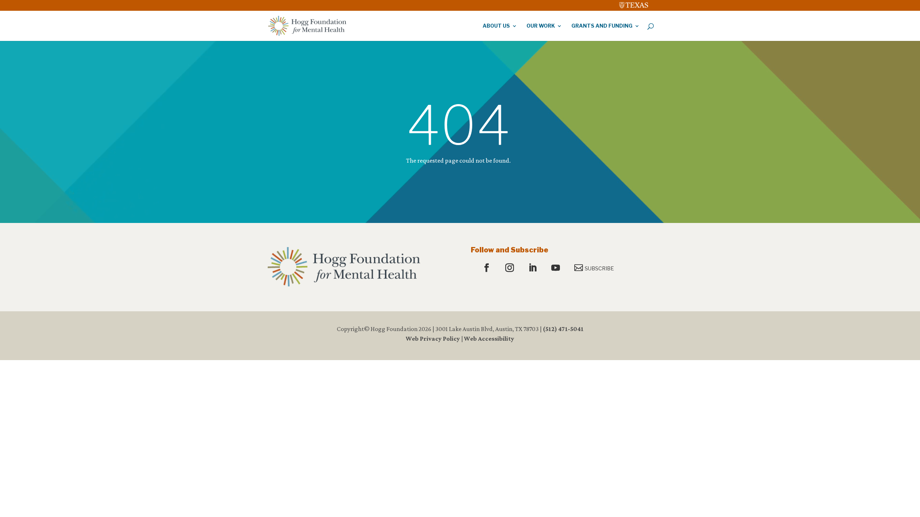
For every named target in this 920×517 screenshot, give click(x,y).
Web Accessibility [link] (489, 338)
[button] (487, 268)
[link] (634, 3)
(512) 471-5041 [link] (563, 328)
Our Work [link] (540, 26)
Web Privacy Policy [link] (433, 338)
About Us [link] (496, 26)
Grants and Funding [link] (601, 26)
